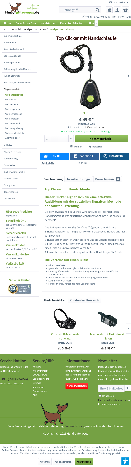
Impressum (38, 386)
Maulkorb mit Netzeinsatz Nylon (108, 336)
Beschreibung (53, 179)
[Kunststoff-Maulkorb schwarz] (65, 319)
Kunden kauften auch (84, 300)
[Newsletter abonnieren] (127, 388)
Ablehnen (45, 461)
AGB (35, 395)
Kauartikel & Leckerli (14, 49)
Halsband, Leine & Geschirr (17, 82)
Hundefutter (10, 42)
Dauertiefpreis (11, 191)
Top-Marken (10, 198)
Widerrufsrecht (40, 370)
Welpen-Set (11, 99)
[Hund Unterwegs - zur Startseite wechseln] (22, 12)
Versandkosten (75, 426)
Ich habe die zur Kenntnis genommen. (114, 400)
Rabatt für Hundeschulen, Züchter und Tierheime (78, 376)
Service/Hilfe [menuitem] (119, 2)
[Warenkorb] (125, 9)
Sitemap (37, 382)
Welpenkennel (12, 123)
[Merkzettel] (109, 9)
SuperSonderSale (13, 35)
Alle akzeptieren (63, 461)
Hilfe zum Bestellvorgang (78, 370)
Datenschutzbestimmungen (112, 399)
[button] (125, 461)
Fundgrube (9, 185)
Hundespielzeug (12, 62)
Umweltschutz (40, 374)
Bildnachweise (40, 391)
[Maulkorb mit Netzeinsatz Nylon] (107, 319)
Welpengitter (12, 118)
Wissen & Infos (11, 178)
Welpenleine (11, 104)
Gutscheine (9, 165)
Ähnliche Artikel (54, 300)
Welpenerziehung (14, 94)
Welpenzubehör (12, 89)
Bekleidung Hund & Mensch (17, 69)
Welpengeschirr (13, 109)
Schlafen (8, 145)
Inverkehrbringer (79, 179)
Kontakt (37, 366)
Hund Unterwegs (12, 75)
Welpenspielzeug (14, 128)
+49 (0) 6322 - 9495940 (14, 379)
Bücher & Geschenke (14, 171)
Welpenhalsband (13, 113)
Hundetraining (11, 158)
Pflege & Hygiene (12, 151)
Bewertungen (107, 179)
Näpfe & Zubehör (12, 55)
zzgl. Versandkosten (93, 127)
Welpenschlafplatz (14, 133)
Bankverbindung (41, 378)
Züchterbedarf (12, 137)
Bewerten (97, 146)
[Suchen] (97, 9)
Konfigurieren (84, 461)
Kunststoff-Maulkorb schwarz (65, 336)
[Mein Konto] (117, 9)
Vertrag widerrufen (77, 385)
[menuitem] (80, 9)
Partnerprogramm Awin (77, 366)
